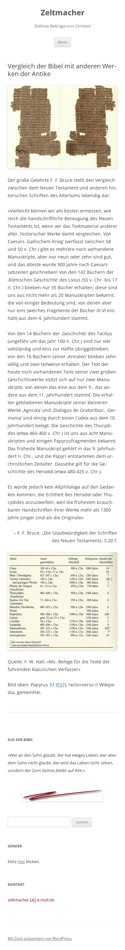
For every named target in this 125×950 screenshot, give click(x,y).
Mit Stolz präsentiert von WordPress (40, 938)
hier (21, 861)
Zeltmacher (63, 13)
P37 (61, 685)
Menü (62, 42)
